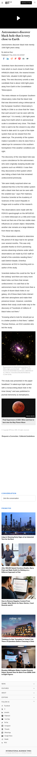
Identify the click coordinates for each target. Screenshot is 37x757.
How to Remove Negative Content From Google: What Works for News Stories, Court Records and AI (18, 603)
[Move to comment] (27, 59)
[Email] (23, 59)
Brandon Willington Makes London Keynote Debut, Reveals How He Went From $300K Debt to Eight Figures (18, 672)
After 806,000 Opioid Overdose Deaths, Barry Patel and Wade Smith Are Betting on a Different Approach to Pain (18, 570)
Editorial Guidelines (27, 436)
